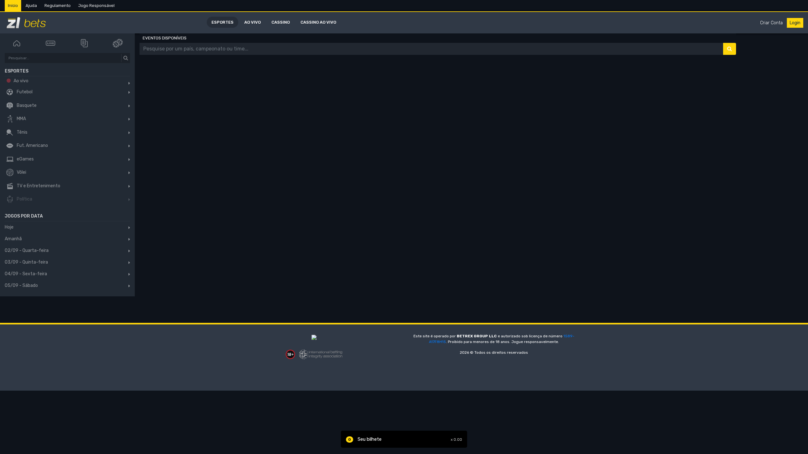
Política (24, 199)
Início (13, 5)
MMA (21, 119)
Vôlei (21, 172)
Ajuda (31, 5)
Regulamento (58, 5)
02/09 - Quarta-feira (27, 250)
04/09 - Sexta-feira (26, 273)
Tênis (21, 132)
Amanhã (13, 239)
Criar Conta (771, 23)
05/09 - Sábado (21, 285)
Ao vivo (252, 22)
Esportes (222, 22)
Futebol (24, 92)
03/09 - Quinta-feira (26, 262)
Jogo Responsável (96, 5)
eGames (25, 159)
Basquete (26, 105)
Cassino (280, 22)
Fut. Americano (32, 145)
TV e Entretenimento (38, 186)
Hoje (9, 227)
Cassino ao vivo (318, 22)
